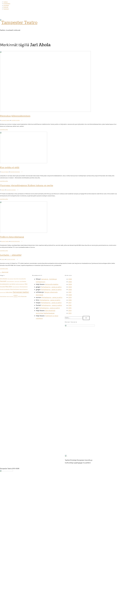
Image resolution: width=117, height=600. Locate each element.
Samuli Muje (2, 292)
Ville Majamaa (22, 296)
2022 (70, 289)
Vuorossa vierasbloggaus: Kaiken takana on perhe (26, 185)
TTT (15, 295)
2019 (70, 297)
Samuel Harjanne (23, 289)
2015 (69, 308)
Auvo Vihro (16, 278)
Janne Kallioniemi (10, 281)
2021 (69, 292)
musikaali (6, 5)
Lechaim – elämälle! (10, 255)
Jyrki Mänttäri (23, 281)
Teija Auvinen (3, 296)
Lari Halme (12, 284)
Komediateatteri (4, 284)
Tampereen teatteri (21, 292)
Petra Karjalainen (24, 286)
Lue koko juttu (4, 129)
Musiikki (3, 241)
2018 (70, 300)
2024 (70, 284)
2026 (70, 279)
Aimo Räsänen (3, 278)
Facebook (6, 9)
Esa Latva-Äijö (22, 278)
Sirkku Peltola (9, 292)
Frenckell (3, 281)
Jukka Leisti (16, 281)
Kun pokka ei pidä (9, 167)
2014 (69, 310)
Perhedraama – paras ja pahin (51, 287)
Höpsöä (3, 171)
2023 (70, 287)
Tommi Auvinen (10, 296)
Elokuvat (5, 7)
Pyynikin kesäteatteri (5, 289)
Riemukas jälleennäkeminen (15, 116)
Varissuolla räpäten (51, 284)
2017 (69, 303)
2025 (70, 282)
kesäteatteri (6, 3)
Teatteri (5, 1)
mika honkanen (16, 286)
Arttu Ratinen (10, 278)
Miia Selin (8, 286)
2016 (69, 305)
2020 (70, 295)
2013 (69, 313)
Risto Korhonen (14, 289)
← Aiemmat (4, 272)
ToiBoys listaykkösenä (12, 237)
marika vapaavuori (20, 284)
